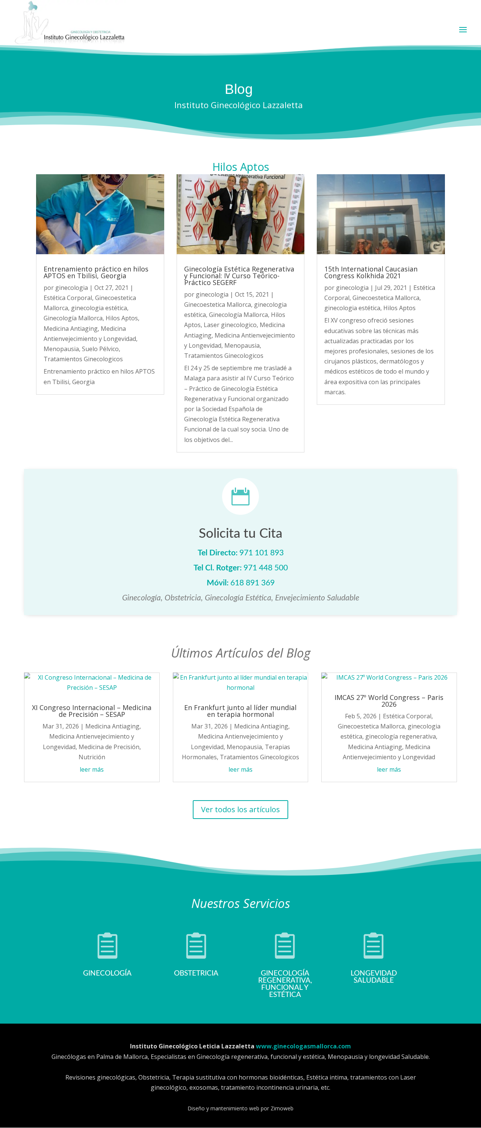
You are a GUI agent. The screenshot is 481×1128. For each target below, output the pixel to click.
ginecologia (71, 288)
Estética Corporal (68, 298)
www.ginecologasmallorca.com (303, 1046)
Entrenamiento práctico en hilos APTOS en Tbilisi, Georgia (96, 272)
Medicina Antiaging (71, 328)
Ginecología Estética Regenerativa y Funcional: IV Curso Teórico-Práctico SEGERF (239, 275)
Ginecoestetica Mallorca (217, 304)
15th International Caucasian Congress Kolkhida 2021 (370, 272)
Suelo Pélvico (100, 349)
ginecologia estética (99, 308)
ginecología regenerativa (400, 736)
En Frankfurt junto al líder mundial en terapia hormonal (240, 711)
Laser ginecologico (230, 325)
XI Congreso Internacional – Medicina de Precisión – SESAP (91, 711)
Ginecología (107, 973)
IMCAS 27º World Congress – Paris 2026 (388, 701)
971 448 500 (266, 568)
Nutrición (92, 757)
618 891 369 (252, 583)
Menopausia (61, 349)
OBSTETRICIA (196, 973)
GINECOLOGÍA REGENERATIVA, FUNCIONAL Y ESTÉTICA (285, 984)
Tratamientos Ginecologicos (83, 359)
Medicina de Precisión (109, 747)
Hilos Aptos (122, 318)
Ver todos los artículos (240, 809)
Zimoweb (282, 1108)
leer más (92, 769)
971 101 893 (261, 553)
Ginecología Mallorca (73, 318)
